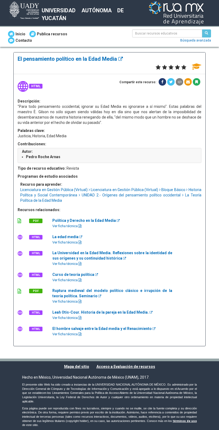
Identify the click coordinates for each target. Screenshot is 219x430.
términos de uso (185, 421)
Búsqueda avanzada (195, 40)
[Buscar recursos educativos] (206, 33)
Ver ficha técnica (65, 226)
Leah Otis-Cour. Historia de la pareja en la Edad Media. (101, 312)
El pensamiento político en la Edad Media (68, 59)
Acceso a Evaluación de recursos (125, 366)
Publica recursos (52, 34)
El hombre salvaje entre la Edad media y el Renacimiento (102, 328)
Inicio (20, 34)
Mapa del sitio (76, 366)
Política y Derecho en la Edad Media (84, 220)
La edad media (65, 237)
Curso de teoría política (73, 274)
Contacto (23, 40)
